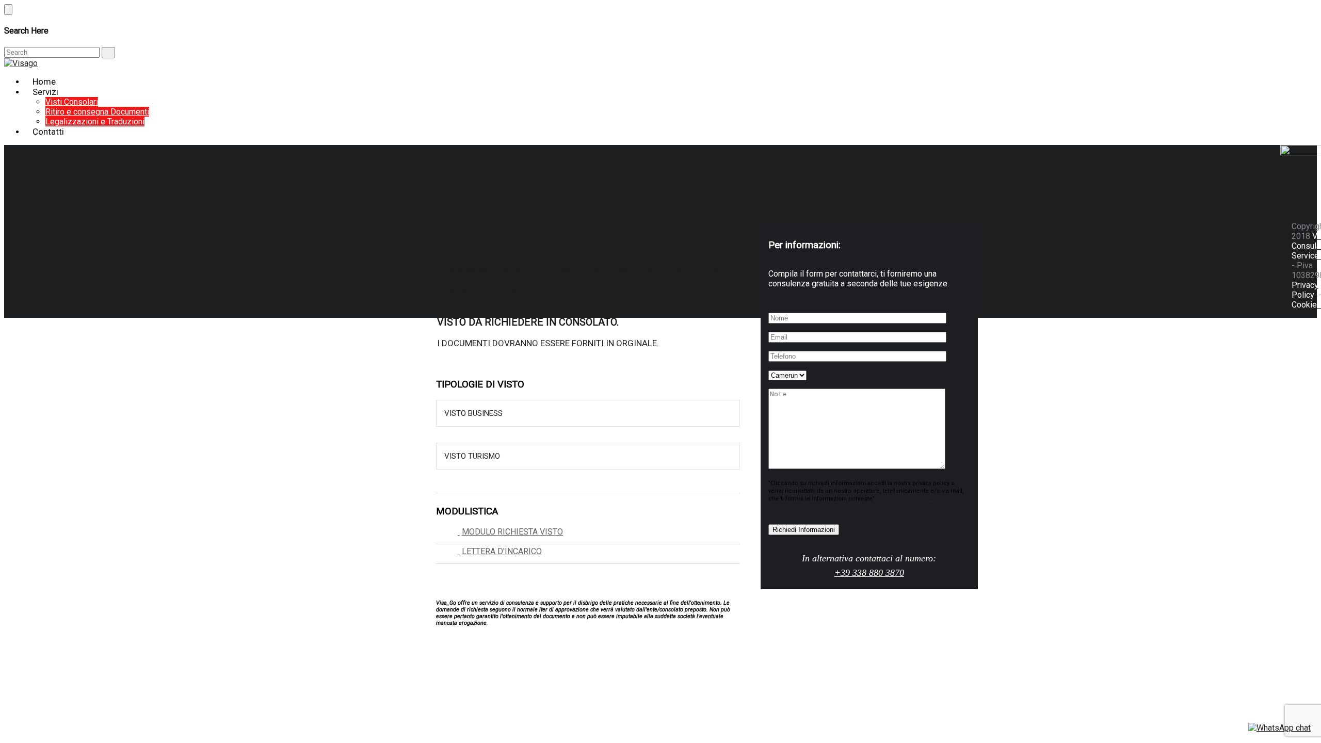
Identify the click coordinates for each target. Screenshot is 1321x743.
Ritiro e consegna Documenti (97, 112)
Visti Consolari (71, 102)
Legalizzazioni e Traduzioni (94, 121)
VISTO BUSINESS (473, 413)
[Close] (8, 9)
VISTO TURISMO (472, 456)
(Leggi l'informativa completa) (917, 498)
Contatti (48, 131)
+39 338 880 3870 (869, 573)
